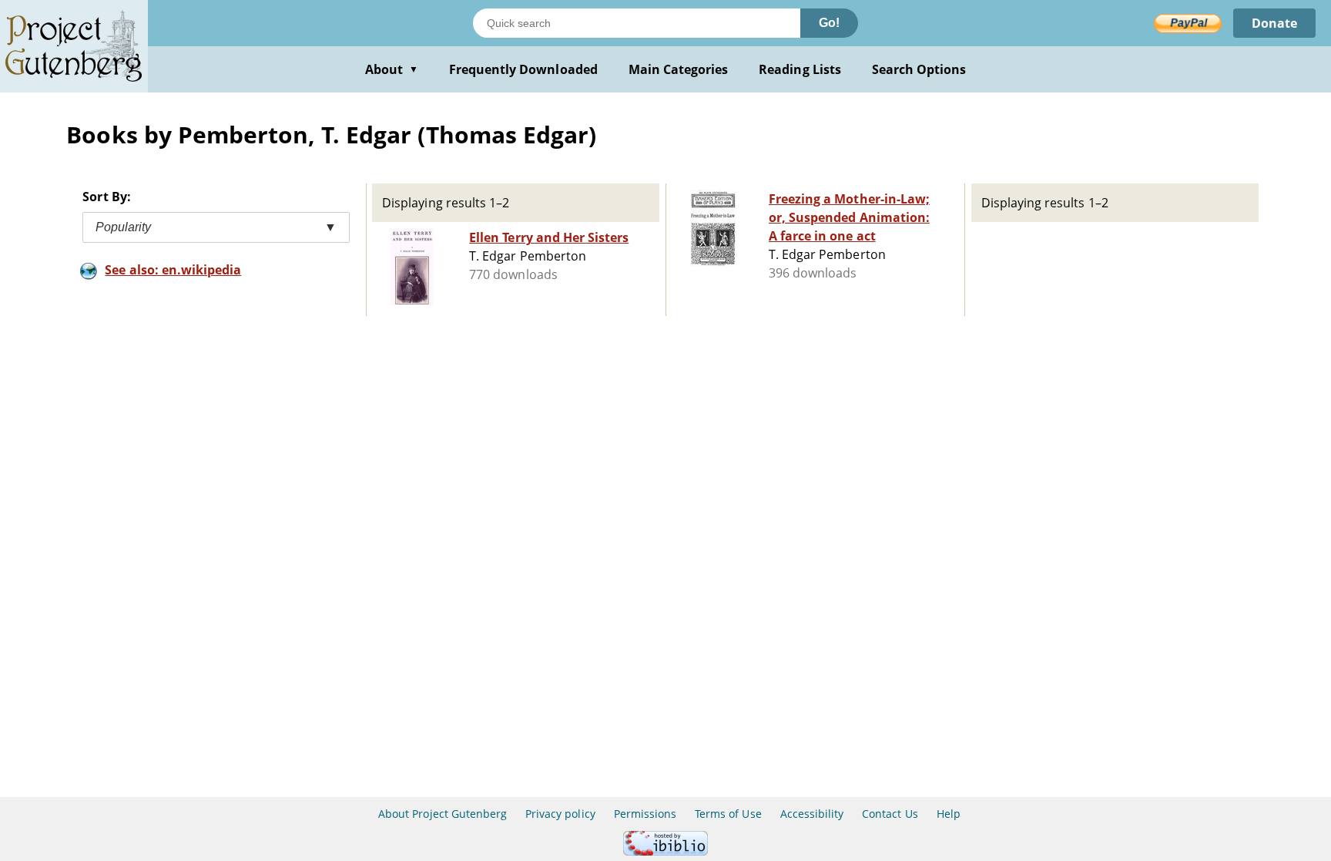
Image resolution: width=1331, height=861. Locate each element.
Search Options (919, 69)
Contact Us (889, 813)
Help (949, 813)
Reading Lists (800, 69)
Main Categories (679, 69)
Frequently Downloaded (523, 69)
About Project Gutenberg (442, 813)
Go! (829, 22)
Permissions (645, 813)
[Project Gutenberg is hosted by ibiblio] (665, 851)
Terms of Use (728, 813)
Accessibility (812, 813)
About (391, 69)
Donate (1274, 23)
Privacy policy (560, 813)
